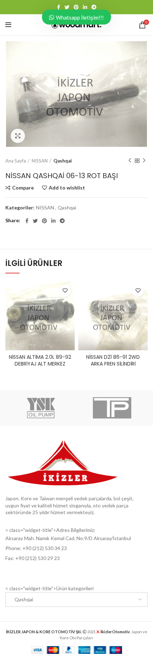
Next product (144, 160)
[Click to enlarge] (18, 136)
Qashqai (62, 161)
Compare (23, 187)
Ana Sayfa (15, 161)
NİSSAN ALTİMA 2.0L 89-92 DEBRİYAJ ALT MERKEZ (40, 360)
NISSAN (40, 161)
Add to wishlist (67, 187)
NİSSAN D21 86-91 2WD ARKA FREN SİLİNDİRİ (113, 360)
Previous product (129, 160)
